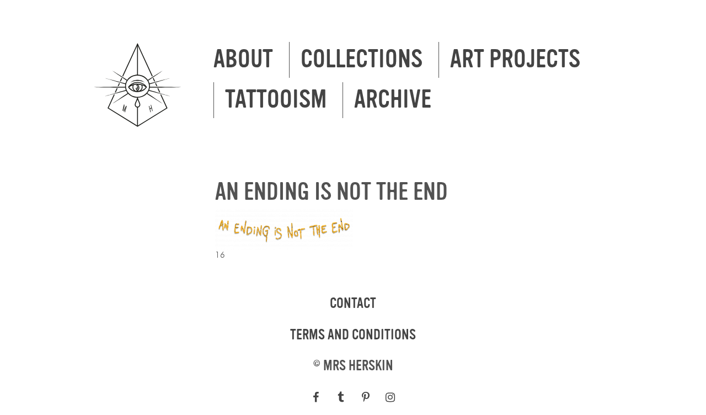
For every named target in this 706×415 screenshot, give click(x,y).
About (243, 59)
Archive (392, 100)
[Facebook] (316, 397)
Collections (361, 59)
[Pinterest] (365, 397)
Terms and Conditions (353, 335)
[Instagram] (390, 397)
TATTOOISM (276, 100)
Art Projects (515, 59)
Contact (353, 303)
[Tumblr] (340, 397)
